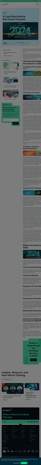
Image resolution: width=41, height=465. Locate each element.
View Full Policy (25, 460)
